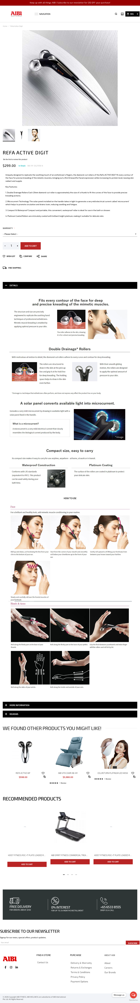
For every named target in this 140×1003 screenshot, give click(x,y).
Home (5, 26)
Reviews (14, 714)
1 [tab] (63, 873)
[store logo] (16, 14)
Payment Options (79, 981)
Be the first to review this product (15, 159)
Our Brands (110, 972)
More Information (19, 705)
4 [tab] (76, 873)
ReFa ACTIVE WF (23, 773)
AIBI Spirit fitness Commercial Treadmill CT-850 (70, 855)
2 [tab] (68, 873)
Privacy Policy (78, 977)
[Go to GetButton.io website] (133, 1000)
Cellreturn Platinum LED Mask (112, 773)
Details (14, 285)
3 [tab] (72, 873)
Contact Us (42, 962)
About (107, 963)
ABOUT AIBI (109, 955)
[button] (21, 135)
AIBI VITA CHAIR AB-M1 (68, 773)
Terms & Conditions (80, 972)
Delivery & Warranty (81, 963)
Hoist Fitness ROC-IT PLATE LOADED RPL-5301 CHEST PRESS (113, 855)
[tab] (70, 285)
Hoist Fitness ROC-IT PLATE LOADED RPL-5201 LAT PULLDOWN (27, 855)
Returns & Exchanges (81, 967)
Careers (108, 968)
